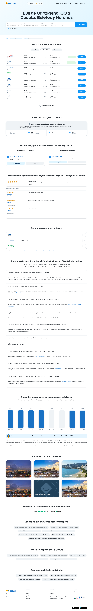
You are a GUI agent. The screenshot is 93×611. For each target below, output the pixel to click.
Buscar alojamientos (13, 28)
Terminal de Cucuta (57, 156)
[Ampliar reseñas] (84, 235)
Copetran (9, 194)
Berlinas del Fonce (12, 306)
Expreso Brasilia (25, 240)
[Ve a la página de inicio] (11, 3)
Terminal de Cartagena (16, 156)
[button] (21, 24)
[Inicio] (7, 38)
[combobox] (13, 24)
